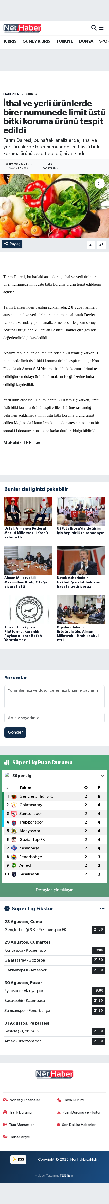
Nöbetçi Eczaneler (25, 1100)
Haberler (11, 94)
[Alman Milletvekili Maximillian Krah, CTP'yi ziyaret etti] (28, 560)
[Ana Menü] (101, 28)
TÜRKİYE (64, 41)
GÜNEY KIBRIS (36, 41)
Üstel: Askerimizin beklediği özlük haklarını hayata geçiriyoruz (79, 582)
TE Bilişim (67, 1175)
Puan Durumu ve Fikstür (82, 1112)
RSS (20, 1159)
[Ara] (94, 28)
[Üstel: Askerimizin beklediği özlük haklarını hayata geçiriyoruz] (81, 560)
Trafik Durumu (20, 1112)
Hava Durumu (74, 1100)
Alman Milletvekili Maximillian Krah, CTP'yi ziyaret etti (25, 582)
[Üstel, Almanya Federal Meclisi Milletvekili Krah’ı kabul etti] (28, 511)
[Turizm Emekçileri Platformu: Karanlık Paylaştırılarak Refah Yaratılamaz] (28, 609)
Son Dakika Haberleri (79, 1125)
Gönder (15, 732)
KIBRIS (10, 41)
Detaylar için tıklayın (55, 890)
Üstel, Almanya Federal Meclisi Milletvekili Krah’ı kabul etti (26, 533)
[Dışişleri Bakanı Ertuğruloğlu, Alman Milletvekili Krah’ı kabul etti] (81, 609)
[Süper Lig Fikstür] (102, 909)
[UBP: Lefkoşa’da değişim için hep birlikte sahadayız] (81, 511)
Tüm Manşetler (21, 1125)
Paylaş (15, 244)
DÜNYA (86, 41)
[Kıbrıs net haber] (22, 28)
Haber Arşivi (20, 1137)
